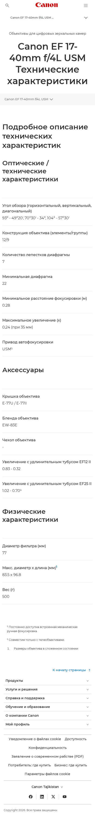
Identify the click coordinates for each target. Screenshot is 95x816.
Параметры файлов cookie (47, 774)
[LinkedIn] (42, 797)
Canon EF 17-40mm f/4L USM (26, 99)
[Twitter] (53, 797)
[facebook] (31, 797)
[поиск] (7, 5)
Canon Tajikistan (46, 787)
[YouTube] (64, 797)
